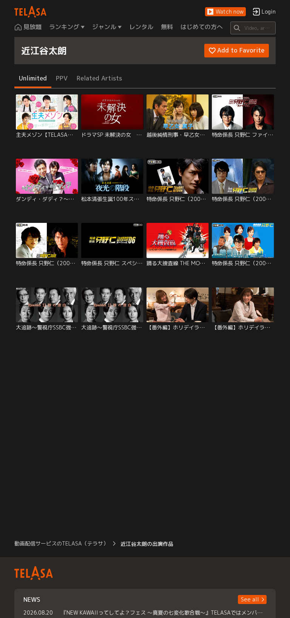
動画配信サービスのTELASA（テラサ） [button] (61, 543)
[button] (225, 12)
